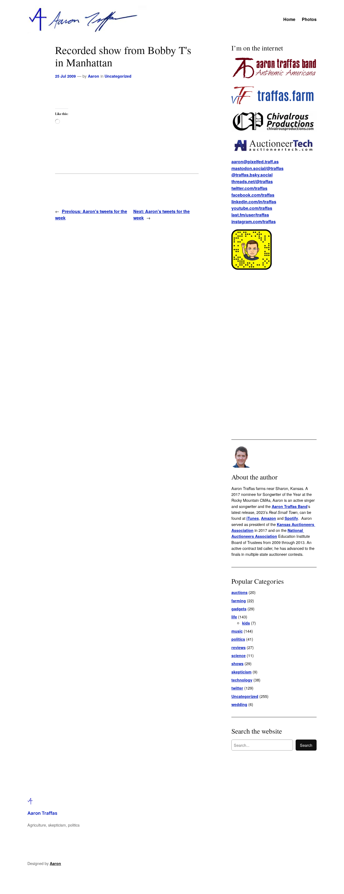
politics (238, 639)
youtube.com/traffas (251, 208)
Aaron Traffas (42, 813)
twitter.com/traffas (249, 188)
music (237, 631)
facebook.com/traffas (252, 195)
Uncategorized (118, 76)
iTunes (252, 518)
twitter (237, 688)
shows (237, 663)
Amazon (268, 518)
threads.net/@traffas (252, 181)
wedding (239, 704)
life (234, 616)
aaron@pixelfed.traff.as (255, 161)
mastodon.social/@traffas (257, 168)
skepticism (241, 672)
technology (241, 680)
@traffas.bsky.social (252, 175)
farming (238, 600)
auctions (239, 592)
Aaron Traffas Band (289, 506)
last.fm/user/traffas (250, 215)
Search (306, 745)
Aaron (93, 76)
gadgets (238, 608)
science (238, 655)
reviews (238, 647)
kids (246, 623)
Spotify (291, 518)
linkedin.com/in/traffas (253, 202)
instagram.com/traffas (253, 221)
